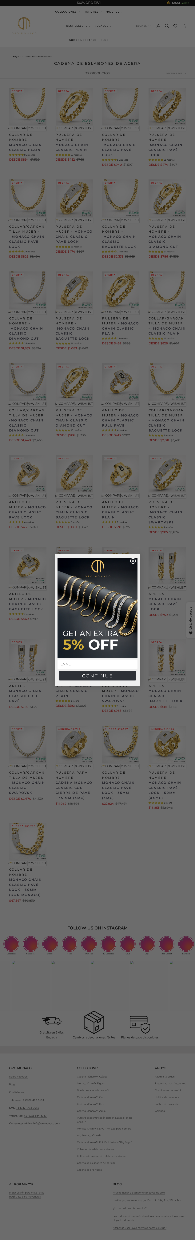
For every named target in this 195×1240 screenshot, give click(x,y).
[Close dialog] (133, 561)
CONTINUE (97, 676)
